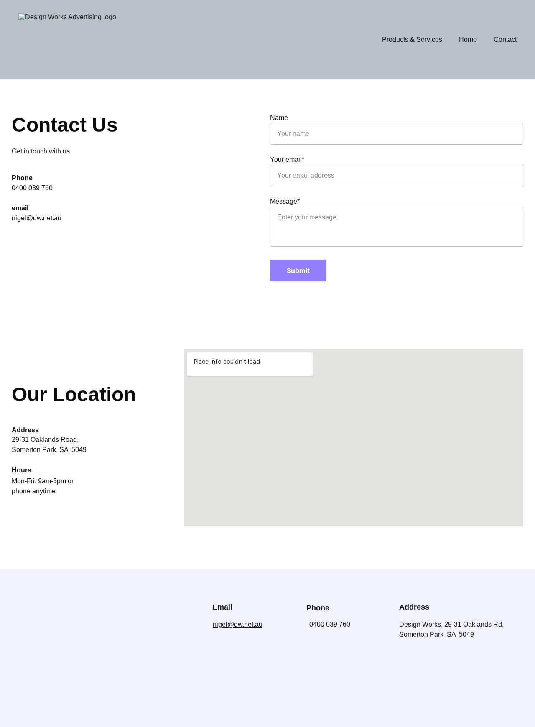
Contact (505, 39)
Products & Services (412, 39)
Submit (298, 270)
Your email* (287, 159)
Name (279, 117)
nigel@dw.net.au (237, 624)
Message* (285, 201)
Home (468, 39)
